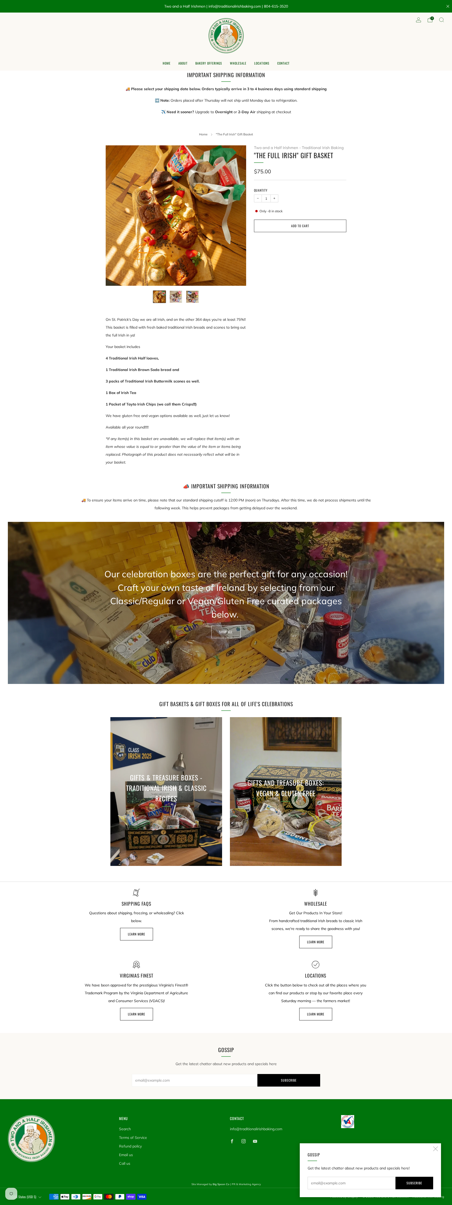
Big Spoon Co (221, 1184)
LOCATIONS (261, 63)
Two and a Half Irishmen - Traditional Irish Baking (299, 147)
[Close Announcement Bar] (448, 6)
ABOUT (183, 63)
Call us (124, 1163)
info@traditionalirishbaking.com (256, 1129)
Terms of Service (133, 1137)
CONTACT (283, 63)
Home (203, 134)
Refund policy (130, 1146)
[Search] (441, 19)
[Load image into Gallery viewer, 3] (192, 296)
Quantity (261, 190)
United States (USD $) (22, 1196)
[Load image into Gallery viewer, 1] (159, 296)
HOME (167, 63)
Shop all (226, 632)
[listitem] (226, 6)
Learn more (136, 934)
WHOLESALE (238, 63)
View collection (166, 822)
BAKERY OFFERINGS (208, 63)
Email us (126, 1154)
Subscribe (414, 1183)
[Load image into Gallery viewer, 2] (176, 296)
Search (125, 1129)
